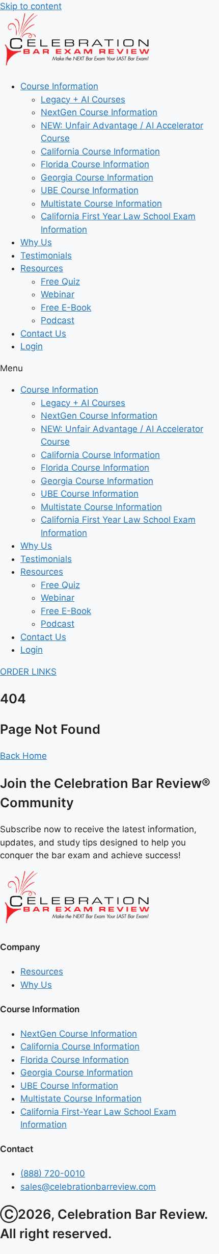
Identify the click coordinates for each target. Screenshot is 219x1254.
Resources (41, 268)
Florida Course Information (95, 164)
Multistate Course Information (101, 203)
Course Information (59, 86)
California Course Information (100, 151)
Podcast (57, 320)
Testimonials (46, 255)
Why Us (36, 242)
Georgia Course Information (97, 177)
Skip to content (31, 6)
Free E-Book (66, 307)
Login (31, 346)
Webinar (57, 294)
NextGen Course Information (99, 112)
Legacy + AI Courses (83, 99)
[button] (109, 368)
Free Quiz (60, 281)
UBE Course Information (90, 190)
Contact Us (43, 333)
